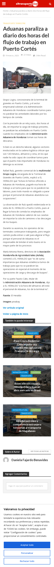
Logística (19, 333)
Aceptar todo (27, 545)
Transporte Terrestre (14, 23)
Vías (37, 336)
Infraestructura (20, 372)
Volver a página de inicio (15, 313)
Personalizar (27, 553)
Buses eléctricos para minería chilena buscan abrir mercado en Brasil (27, 387)
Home (5, 11)
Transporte (32, 333)
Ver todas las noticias (40, 451)
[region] (27, 536)
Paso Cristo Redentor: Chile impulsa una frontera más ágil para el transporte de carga (27, 346)
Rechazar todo (27, 561)
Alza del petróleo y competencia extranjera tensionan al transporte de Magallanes (27, 426)
